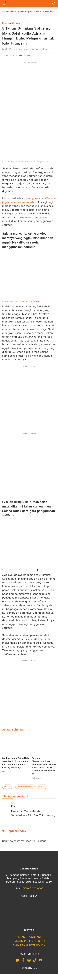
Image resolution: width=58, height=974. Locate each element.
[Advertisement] (29, 94)
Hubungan (26, 11)
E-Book (40, 941)
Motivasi (37, 11)
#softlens (42, 786)
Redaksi (22, 936)
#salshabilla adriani (25, 786)
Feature (6, 11)
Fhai (28, 55)
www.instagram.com (29, 301)
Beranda (6, 23)
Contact (35, 936)
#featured (8, 786)
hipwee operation (33, 888)
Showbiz (47, 11)
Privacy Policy (23, 941)
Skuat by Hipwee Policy (29, 945)
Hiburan (15, 11)
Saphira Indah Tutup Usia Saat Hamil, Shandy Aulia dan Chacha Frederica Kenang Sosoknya (15, 763)
